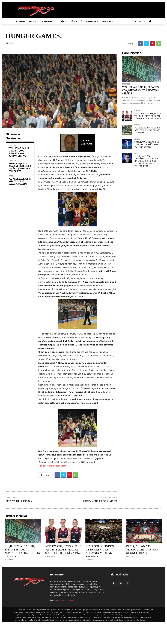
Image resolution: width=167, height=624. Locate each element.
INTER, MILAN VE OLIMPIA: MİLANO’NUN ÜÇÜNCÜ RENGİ (142, 549)
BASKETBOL (47, 21)
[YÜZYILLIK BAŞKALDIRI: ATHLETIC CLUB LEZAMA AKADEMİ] (127, 130)
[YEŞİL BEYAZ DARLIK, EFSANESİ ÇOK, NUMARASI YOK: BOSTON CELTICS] (141, 69)
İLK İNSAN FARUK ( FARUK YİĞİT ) (99, 501)
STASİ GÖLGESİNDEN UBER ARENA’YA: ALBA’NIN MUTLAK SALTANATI (99, 551)
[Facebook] (135, 21)
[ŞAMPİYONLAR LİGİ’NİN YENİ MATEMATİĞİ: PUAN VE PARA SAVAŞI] (127, 144)
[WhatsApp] (158, 43)
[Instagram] (140, 21)
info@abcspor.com (66, 600)
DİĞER (72, 21)
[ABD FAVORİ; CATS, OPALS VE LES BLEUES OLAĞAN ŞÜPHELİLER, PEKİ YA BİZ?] (127, 116)
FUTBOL (32, 21)
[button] (150, 21)
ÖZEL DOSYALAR (88, 21)
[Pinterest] (152, 43)
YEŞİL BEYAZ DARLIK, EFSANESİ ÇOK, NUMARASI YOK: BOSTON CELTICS (18, 152)
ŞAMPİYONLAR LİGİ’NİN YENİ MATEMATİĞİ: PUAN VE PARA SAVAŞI (147, 144)
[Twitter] (144, 21)
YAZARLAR (106, 21)
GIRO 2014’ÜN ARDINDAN (19, 501)
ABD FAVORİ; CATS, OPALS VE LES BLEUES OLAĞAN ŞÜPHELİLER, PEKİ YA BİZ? (19, 167)
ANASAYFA (21, 21)
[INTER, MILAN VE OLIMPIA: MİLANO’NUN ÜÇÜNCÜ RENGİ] (144, 531)
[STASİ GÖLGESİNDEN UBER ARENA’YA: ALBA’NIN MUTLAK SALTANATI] (103, 531)
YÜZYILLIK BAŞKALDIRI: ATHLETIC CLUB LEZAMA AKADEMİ (19, 181)
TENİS (61, 21)
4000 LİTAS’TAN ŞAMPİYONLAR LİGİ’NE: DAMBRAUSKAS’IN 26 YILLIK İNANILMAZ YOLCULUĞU (146, 161)
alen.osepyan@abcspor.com (52, 465)
